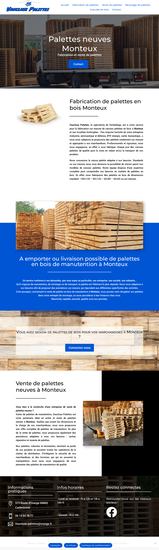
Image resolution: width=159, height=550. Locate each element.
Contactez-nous (80, 348)
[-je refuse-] (155, 543)
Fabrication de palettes (85, 5)
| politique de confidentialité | (96, 545)
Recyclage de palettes (137, 5)
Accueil (65, 5)
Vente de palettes (112, 5)
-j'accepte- (55, 545)
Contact (116, 10)
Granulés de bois (99, 10)
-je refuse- (71, 545)
